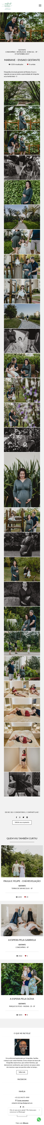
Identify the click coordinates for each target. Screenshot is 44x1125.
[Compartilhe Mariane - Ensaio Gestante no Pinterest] (27, 817)
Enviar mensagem (23, 1100)
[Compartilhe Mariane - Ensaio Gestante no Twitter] (23, 817)
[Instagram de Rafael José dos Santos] (23, 1107)
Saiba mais (22, 1072)
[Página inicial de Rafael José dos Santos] (7, 6)
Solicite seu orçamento (22, 822)
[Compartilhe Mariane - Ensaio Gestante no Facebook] (16, 817)
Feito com (22, 1123)
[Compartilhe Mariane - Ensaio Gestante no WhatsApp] (19, 817)
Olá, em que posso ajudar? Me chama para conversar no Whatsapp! (23, 1111)
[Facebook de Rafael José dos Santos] (20, 1107)
